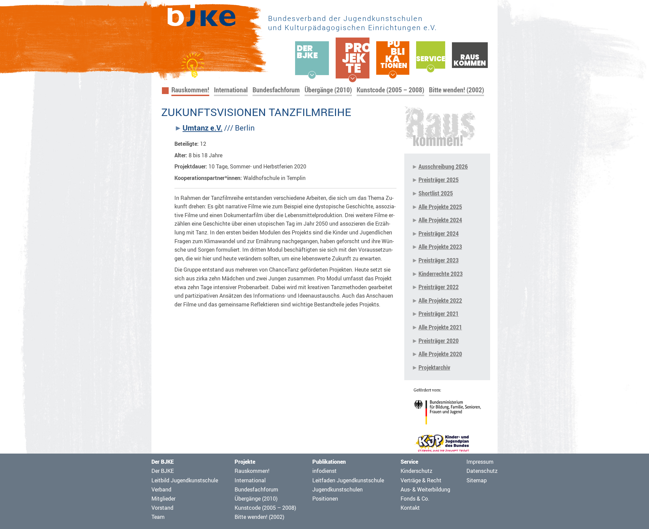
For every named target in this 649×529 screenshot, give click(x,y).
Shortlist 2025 (435, 193)
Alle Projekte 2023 (440, 247)
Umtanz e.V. (202, 128)
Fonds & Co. (415, 498)
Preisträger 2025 (438, 180)
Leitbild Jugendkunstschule (184, 480)
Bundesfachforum (276, 89)
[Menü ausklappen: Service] (431, 69)
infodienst (324, 471)
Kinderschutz (416, 471)
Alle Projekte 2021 (440, 327)
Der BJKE (162, 471)
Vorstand (162, 507)
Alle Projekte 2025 (440, 207)
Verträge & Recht (421, 480)
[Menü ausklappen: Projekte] (352, 78)
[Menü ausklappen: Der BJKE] (312, 75)
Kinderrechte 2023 (440, 274)
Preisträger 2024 (438, 233)
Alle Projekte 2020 (440, 354)
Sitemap (476, 480)
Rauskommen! (190, 89)
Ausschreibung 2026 (443, 166)
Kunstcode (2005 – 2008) (390, 89)
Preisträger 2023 (438, 260)
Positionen (325, 498)
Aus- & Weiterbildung (425, 489)
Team (158, 517)
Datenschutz (482, 471)
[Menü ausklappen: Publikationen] (393, 75)
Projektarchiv (434, 367)
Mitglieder (163, 498)
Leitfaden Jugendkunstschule (348, 480)
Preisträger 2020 (438, 341)
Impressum (480, 461)
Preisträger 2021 (438, 313)
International (231, 89)
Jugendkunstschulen (337, 489)
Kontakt (410, 507)
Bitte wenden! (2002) (456, 89)
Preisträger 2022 (438, 287)
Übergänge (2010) (328, 89)
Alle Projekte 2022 (440, 300)
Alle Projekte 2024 (440, 220)
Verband (161, 489)
